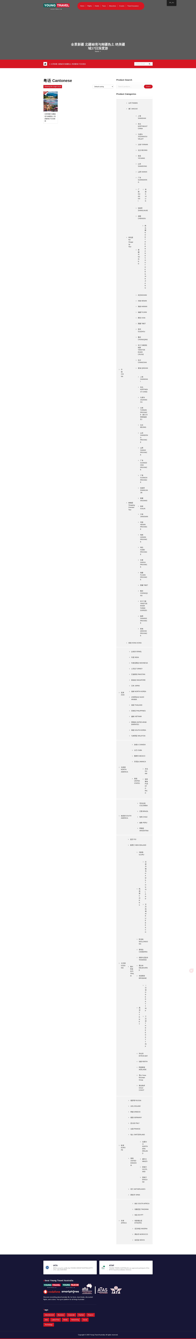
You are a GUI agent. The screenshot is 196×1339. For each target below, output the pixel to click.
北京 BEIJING (142, 150)
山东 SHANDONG (142, 165)
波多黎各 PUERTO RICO (146, 786)
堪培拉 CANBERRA (143, 951)
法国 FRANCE (135, 1129)
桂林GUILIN (145, 195)
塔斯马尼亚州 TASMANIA (143, 959)
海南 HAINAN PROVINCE (143, 538)
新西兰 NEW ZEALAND (138, 845)
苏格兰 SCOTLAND (144, 1169)
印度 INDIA (135, 657)
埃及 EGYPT (139, 1215)
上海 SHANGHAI (142, 117)
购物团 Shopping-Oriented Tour (131, 506)
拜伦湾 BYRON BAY (143, 1055)
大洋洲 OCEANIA (123, 965)
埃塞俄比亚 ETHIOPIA (138, 1222)
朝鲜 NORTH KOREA (138, 691)
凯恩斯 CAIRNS (139, 897)
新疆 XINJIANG (139, 257)
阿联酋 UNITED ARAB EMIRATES (138, 723)
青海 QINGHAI (143, 368)
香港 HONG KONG (135, 643)
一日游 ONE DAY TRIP (145, 998)
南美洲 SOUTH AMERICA (126, 817)
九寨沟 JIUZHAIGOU (143, 400)
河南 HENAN (142, 301)
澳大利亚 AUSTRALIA (132, 971)
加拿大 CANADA (140, 744)
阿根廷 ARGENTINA (143, 829)
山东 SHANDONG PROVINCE (144, 437)
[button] (149, 63)
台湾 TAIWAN (133, 103)
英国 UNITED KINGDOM (133, 1161)
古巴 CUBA (138, 750)
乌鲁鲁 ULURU (141, 853)
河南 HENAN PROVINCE (143, 525)
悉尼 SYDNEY (139, 1016)
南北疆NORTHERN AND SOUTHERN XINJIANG (145, 257)
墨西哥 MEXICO (139, 756)
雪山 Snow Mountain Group (142, 1077)
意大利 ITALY (134, 1123)
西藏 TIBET (142, 323)
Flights (89, 6)
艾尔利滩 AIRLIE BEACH (145, 918)
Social (85, 1320)
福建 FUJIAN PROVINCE (143, 576)
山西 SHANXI (142, 172)
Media (65, 1320)
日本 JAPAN (135, 686)
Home (82, 6)
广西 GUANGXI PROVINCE (143, 479)
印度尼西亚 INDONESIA (139, 663)
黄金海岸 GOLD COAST (142, 1088)
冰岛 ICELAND (135, 1106)
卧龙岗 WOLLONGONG (143, 941)
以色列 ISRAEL (136, 651)
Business (61, 1315)
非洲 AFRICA (124, 1222)
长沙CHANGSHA (142, 361)
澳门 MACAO (133, 109)
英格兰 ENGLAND (144, 1179)
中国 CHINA (122, 373)
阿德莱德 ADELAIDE (142, 1068)
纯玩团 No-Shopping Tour (130, 242)
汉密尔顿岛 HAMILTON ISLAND (145, 880)
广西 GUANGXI (139, 195)
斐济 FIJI (133, 839)
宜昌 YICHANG (141, 157)
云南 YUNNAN (143, 144)
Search (148, 86)
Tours (104, 6)
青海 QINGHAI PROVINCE (143, 632)
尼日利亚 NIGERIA (141, 1228)
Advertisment (49, 1315)
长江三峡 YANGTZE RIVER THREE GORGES (143, 605)
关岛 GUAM (146, 771)
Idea (46, 1320)
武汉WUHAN (142, 295)
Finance (90, 1315)
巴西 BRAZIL (143, 811)
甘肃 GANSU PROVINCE (143, 563)
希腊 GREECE (135, 1112)
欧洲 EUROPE (123, 1147)
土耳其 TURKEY (137, 669)
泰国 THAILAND (136, 705)
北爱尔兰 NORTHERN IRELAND (145, 1147)
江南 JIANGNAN (144, 515)
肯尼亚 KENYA (140, 1240)
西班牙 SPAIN (135, 1195)
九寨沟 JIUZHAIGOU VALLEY (142, 136)
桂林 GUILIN (142, 507)
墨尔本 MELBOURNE (143, 968)
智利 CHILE (143, 817)
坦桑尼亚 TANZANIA (142, 1209)
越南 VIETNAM (136, 716)
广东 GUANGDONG (142, 180)
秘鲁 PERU (143, 823)
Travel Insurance (133, 6)
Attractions (112, 6)
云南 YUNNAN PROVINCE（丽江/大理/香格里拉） (144, 413)
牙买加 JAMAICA (140, 761)
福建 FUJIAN (142, 312)
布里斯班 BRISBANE (143, 977)
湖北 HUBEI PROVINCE (143, 551)
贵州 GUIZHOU (141, 330)
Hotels (97, 6)
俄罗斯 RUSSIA (135, 1100)
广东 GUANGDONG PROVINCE (143, 465)
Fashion (81, 1315)
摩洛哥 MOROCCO (141, 1234)
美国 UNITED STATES (137, 781)
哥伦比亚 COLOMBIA (143, 804)
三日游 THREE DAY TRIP (145, 1031)
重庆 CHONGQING (143, 338)
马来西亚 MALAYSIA (138, 736)
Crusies (121, 6)
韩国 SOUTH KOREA (138, 730)
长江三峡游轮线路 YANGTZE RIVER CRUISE (142, 349)
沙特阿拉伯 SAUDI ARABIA (137, 698)
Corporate (71, 1315)
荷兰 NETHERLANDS (137, 1189)
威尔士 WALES (144, 1160)
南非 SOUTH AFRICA (142, 1203)
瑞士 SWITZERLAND (137, 1134)
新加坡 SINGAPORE (138, 680)
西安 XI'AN (141, 318)
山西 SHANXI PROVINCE (143, 451)
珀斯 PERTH (143, 1061)
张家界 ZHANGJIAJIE (143, 209)
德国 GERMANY (136, 1117)
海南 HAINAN (142, 306)
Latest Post (55, 1320)
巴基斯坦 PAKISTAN (138, 674)
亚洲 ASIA (122, 694)
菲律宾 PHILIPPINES (138, 711)
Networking (75, 1320)
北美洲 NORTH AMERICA (124, 769)
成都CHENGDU (142, 217)
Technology (48, 1324)
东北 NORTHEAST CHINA (142, 126)
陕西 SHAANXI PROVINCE (143, 619)
